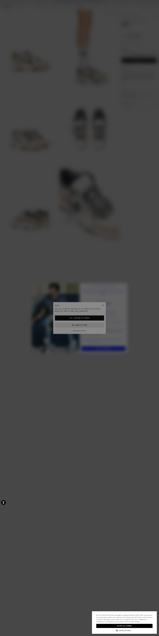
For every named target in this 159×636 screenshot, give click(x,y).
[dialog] (124, 622)
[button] (124, 630)
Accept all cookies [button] (124, 626)
